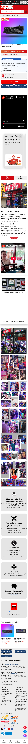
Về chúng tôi (14, 612)
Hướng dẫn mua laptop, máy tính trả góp (20, 705)
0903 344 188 (23, 1)
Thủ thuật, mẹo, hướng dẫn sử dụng (6, 694)
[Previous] (2, 633)
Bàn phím (19, 15)
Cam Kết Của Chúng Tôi (21, 693)
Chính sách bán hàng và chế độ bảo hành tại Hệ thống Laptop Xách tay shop (21, 708)
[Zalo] (5, 729)
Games (3, 696)
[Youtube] (9, 729)
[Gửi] (22, 11)
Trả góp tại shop (7, 86)
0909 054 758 (6, 656)
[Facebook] (12, 729)
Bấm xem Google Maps (6, 669)
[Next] (26, 633)
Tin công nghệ (5, 689)
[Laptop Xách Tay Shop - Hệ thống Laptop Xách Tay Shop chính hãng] (7, 7)
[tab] (7, 178)
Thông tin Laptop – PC (7, 691)
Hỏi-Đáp (3, 698)
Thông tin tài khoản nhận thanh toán (7, 703)
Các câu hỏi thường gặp (21, 699)
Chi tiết (7, 178)
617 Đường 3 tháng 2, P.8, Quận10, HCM (10, 3)
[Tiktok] (2, 729)
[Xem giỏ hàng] (26, 11)
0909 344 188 (23, 3)
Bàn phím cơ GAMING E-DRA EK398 (20, 639)
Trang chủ (3, 15)
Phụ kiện (13, 15)
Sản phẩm (8, 15)
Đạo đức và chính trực (21, 691)
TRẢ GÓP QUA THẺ (20, 86)
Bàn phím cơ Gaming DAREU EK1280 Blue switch (6, 639)
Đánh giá (20, 178)
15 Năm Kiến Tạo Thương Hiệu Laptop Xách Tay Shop (21, 696)
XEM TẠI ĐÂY (14, 595)
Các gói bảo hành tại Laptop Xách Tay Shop (6, 701)
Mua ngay (14, 82)
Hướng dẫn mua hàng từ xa (21, 702)
